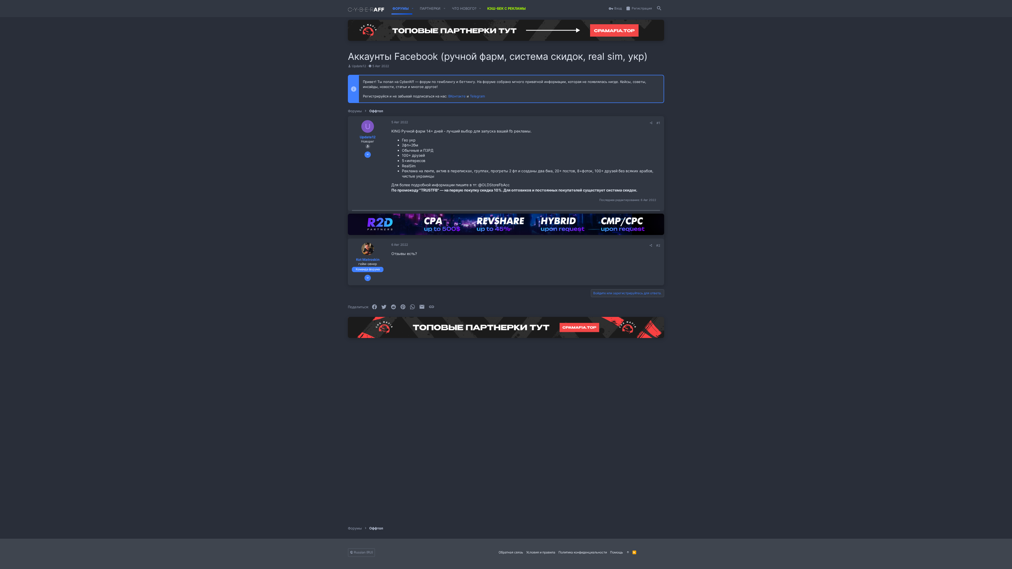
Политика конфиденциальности (582, 552)
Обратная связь (511, 552)
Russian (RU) (363, 552)
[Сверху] (628, 552)
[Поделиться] (651, 123)
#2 (658, 245)
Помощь (616, 552)
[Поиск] (659, 8)
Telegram (477, 96)
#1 (658, 123)
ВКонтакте (457, 96)
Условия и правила (540, 552)
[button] (412, 8)
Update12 (359, 66)
